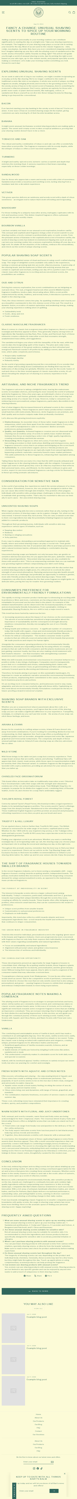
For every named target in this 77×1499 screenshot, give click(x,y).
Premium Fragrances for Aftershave (41, 1151)
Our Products (38, 1421)
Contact (38, 1431)
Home (38, 1414)
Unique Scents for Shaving (60, 93)
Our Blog (38, 1424)
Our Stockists (38, 1434)
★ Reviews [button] (14, 1490)
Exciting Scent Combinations (31, 366)
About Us (39, 1418)
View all (38, 1308)
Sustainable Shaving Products (15, 609)
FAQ (38, 1428)
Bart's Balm (32, 1191)
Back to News (39, 1291)
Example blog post (37, 1317)
